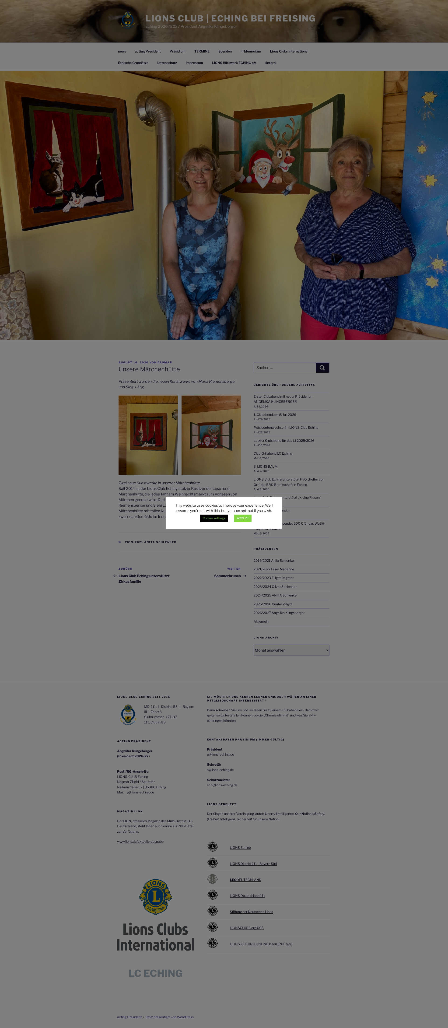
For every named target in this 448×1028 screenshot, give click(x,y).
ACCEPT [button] (243, 518)
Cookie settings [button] (214, 518)
